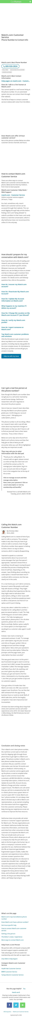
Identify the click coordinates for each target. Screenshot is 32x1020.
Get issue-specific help (8, 925)
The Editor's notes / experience (11, 937)
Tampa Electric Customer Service (12, 975)
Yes (24, 989)
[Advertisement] (16, 119)
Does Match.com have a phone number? (15, 922)
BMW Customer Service (9, 972)
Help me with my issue (11, 356)
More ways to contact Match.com (12, 940)
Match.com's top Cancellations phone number (14, 918)
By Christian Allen (12, 531)
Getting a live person (8, 934)
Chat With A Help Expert (9, 959)
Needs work (16, 992)
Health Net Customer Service (11, 969)
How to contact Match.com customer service (13, 929)
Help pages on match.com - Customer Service (16, 81)
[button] (30, 1)
